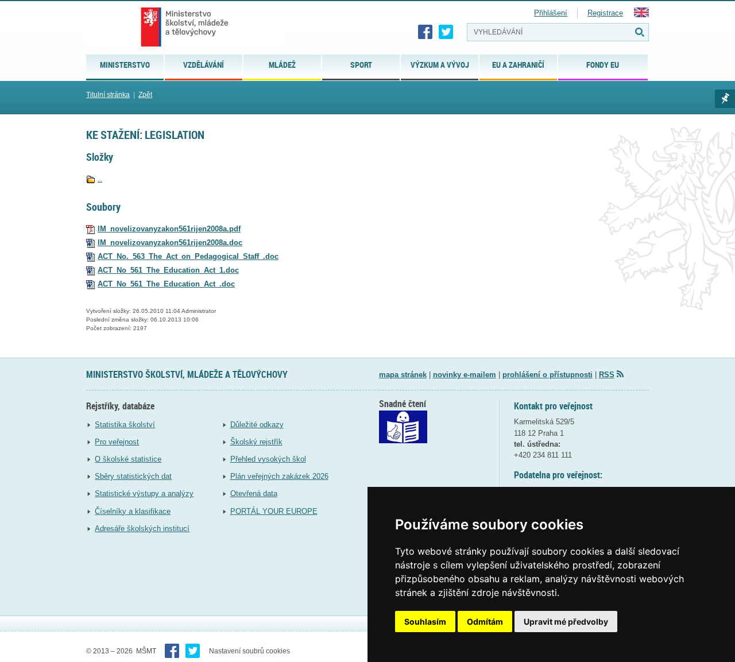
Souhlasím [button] (425, 621)
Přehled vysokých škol (268, 459)
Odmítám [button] (485, 621)
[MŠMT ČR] (184, 27)
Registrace (605, 13)
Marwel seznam (725, 99)
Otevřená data (253, 493)
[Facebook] (425, 32)
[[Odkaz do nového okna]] (403, 440)
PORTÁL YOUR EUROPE (274, 511)
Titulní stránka (108, 95)
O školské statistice (128, 459)
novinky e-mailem (464, 374)
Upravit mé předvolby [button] (566, 621)
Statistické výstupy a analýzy (144, 493)
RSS (606, 374)
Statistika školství (125, 424)
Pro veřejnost (117, 442)
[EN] (641, 14)
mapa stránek (403, 374)
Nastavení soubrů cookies (249, 651)
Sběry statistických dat (133, 476)
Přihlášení (550, 13)
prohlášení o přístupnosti (547, 374)
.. (100, 179)
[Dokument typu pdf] (90, 228)
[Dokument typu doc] (90, 242)
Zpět (145, 95)
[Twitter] (446, 32)
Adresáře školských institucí (142, 528)
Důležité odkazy (257, 424)
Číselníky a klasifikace (133, 511)
